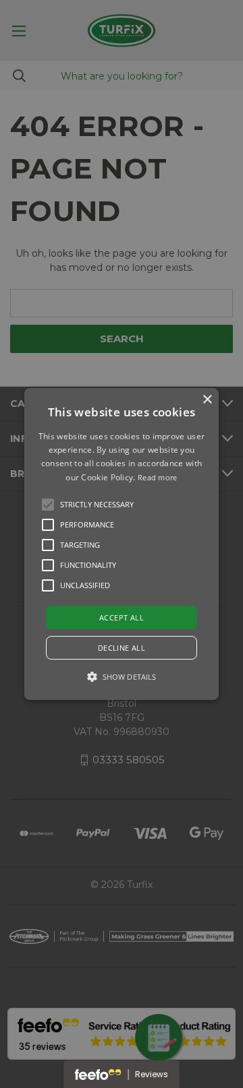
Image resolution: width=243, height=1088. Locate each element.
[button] (47, 504)
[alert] (121, 544)
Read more (158, 477)
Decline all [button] (121, 648)
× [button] (207, 400)
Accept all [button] (121, 617)
